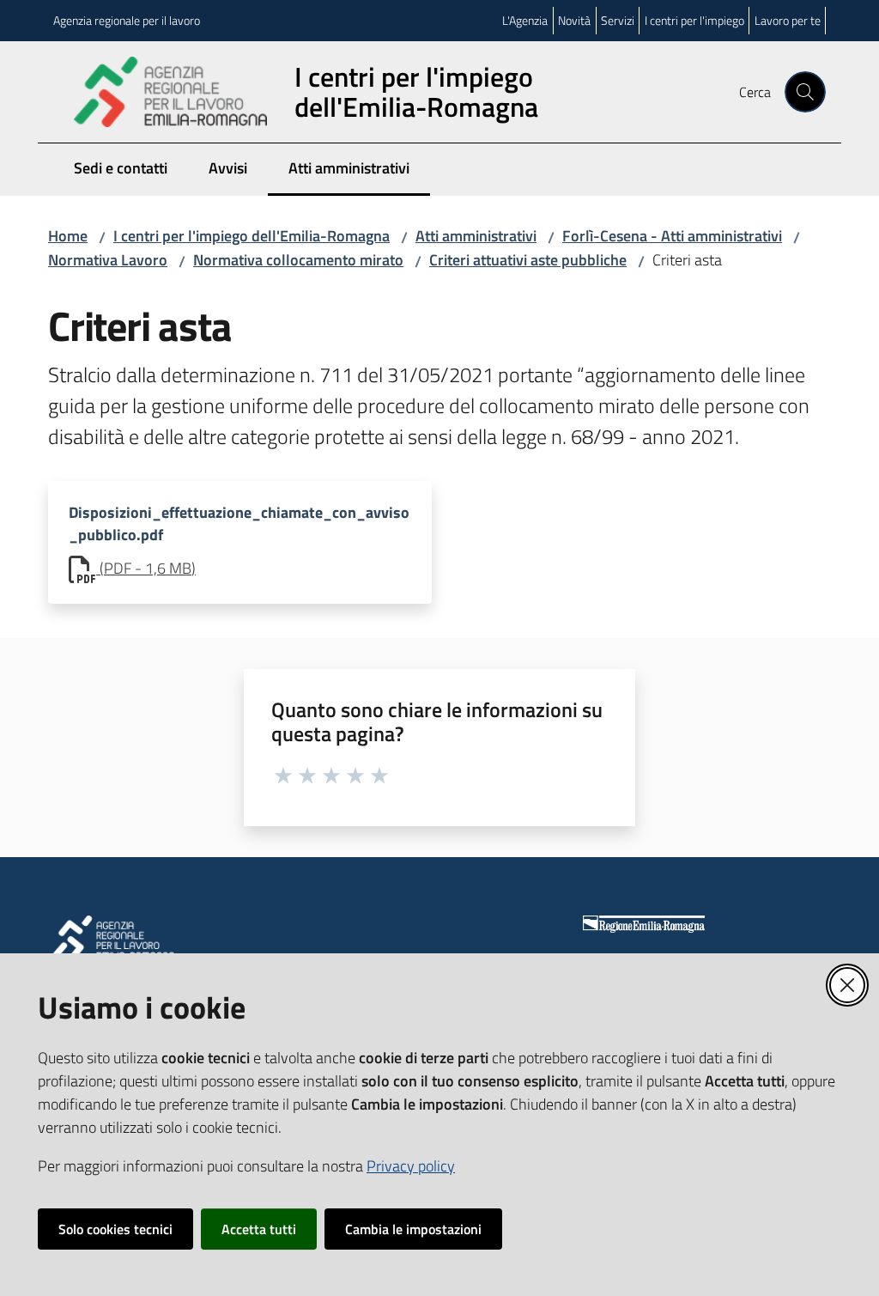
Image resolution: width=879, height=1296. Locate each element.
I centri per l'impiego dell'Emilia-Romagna (251, 235)
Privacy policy (411, 1165)
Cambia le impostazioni (413, 1229)
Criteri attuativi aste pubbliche (528, 259)
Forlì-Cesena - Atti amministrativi (672, 235)
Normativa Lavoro (107, 259)
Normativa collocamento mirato (298, 259)
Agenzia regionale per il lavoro (126, 20)
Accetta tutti (258, 1229)
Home (68, 235)
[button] (805, 92)
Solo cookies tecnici (115, 1229)
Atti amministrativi (475, 235)
